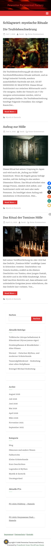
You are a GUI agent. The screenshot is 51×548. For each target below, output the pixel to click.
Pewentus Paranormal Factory (25, 5)
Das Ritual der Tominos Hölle (23, 217)
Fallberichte (14, 455)
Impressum (8, 534)
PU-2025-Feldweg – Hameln (22, 504)
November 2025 (16, 423)
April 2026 (13, 413)
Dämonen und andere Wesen (22, 450)
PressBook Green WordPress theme (30, 545)
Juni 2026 (13, 404)
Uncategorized (15, 478)
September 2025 (16, 427)
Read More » (11, 112)
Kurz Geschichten (17, 464)
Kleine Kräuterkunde (18, 459)
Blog (11, 445)
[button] (49, 183)
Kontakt (29, 534)
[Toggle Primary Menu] (47, 13)
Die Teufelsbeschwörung (20, 29)
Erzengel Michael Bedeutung (22, 369)
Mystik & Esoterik (13, 117)
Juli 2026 (13, 399)
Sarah (21, 34)
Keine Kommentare (36, 34)
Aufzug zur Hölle (14, 126)
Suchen (12, 315)
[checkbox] (6, 541)
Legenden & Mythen (18, 469)
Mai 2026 (13, 408)
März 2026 (13, 418)
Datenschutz (20, 534)
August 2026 (14, 394)
